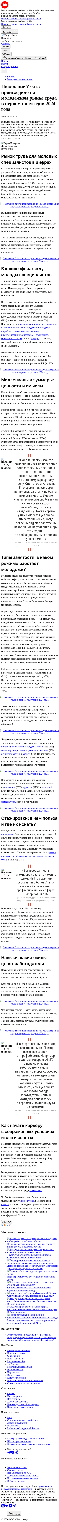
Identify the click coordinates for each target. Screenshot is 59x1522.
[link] (6, 54)
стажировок (35, 1190)
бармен (16, 754)
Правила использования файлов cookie (21, 24)
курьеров (27, 787)
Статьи (11, 76)
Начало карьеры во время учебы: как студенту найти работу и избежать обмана (31, 1245)
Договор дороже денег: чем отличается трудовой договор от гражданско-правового (32, 1267)
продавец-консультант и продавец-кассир (22, 746)
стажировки (7, 834)
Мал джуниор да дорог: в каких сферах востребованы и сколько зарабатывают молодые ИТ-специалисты (32, 1309)
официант (6, 754)
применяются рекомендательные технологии (26, 1487)
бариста (27, 754)
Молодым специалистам (20, 79)
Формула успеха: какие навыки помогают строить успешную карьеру (29, 1289)
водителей (46, 787)
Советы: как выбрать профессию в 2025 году (30, 1295)
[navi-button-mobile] (4, 70)
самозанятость (8, 801)
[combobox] (14, 1513)
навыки (5, 1204)
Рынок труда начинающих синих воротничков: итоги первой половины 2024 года (31, 1321)
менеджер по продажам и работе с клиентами (24, 750)
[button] (4, 61)
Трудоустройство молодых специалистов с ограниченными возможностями (29, 1256)
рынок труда (27, 1200)
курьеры (35, 338)
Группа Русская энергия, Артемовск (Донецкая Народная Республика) (31, 1338)
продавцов (9, 787)
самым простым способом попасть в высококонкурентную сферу (28, 856)
